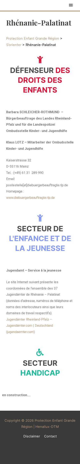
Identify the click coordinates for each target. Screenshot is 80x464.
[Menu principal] (71, 5)
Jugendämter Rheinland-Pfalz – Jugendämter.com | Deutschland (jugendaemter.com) (29, 326)
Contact (50, 436)
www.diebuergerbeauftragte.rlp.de (30, 198)
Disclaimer (31, 436)
